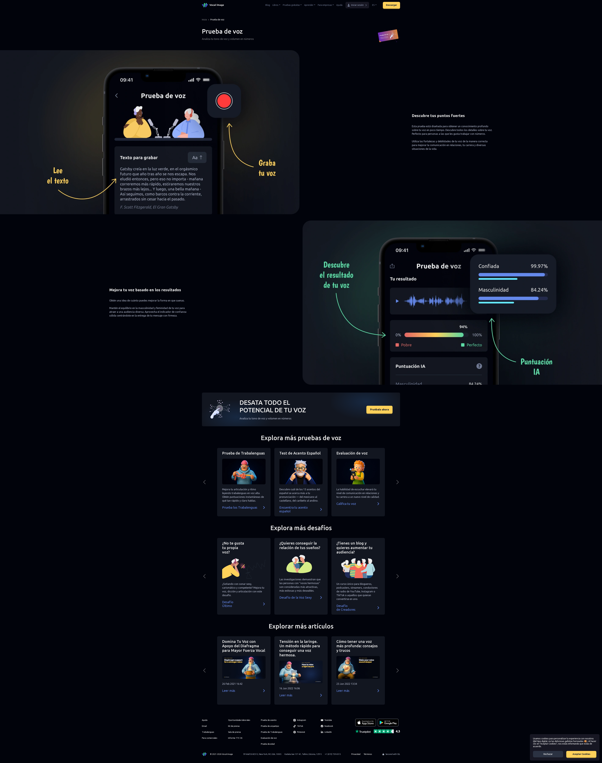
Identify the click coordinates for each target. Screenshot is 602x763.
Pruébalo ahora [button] (379, 409)
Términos (368, 754)
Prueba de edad (268, 744)
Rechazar (548, 754)
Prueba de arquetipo (270, 726)
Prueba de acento (269, 720)
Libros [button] (275, 5)
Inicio (204, 19)
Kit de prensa (234, 726)
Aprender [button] (308, 5)
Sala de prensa (234, 732)
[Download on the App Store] (365, 722)
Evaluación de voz (269, 738)
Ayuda (339, 5)
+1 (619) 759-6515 (333, 754)
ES (373, 5)
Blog (267, 5)
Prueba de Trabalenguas (271, 732)
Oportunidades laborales (239, 720)
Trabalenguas (208, 732)
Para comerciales (209, 738)
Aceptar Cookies (581, 754)
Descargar (391, 5)
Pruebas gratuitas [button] (291, 5)
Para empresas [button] (325, 5)
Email (204, 726)
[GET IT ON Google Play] (388, 722)
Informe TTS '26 (235, 738)
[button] (357, 5)
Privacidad (355, 754)
